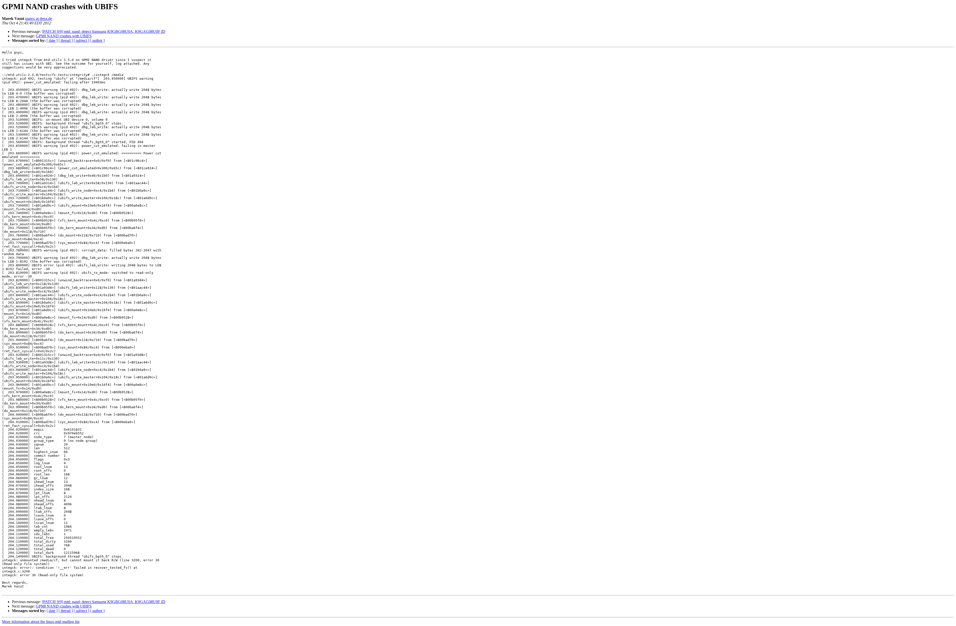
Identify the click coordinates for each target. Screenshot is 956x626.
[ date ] (52, 40)
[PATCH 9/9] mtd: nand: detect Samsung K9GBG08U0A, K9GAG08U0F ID (103, 31)
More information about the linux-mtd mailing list (40, 622)
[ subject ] (81, 40)
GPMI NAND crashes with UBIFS (64, 36)
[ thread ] (66, 40)
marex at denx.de (38, 18)
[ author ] (97, 40)
